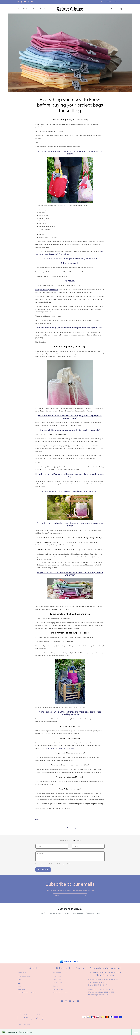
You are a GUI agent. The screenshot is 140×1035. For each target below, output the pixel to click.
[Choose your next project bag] (70, 382)
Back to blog (71, 828)
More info (136, 1031)
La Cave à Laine (26, 1024)
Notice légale (57, 972)
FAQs (19, 979)
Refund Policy (57, 976)
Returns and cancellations (60, 993)
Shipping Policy (57, 982)
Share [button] (39, 819)
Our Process (21, 989)
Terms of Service (58, 989)
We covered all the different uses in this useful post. (57, 748)
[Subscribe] (85, 895)
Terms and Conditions (24, 976)
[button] (25, 9)
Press (19, 986)
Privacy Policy (22, 972)
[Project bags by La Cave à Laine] (70, 589)
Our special (46, 289)
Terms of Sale (57, 986)
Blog (19, 982)
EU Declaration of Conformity (27, 993)
